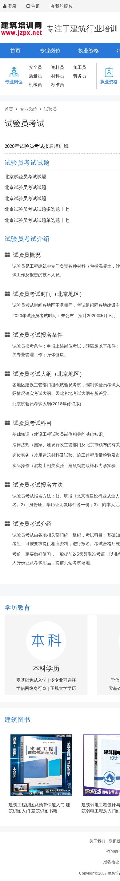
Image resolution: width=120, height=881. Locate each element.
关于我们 (97, 841)
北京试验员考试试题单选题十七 (37, 220)
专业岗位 (50, 51)
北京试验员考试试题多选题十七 (37, 209)
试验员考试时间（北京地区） (49, 294)
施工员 (79, 67)
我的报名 (63, 6)
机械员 (35, 84)
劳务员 (79, 75)
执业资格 (88, 51)
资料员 (57, 67)
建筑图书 (17, 720)
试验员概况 (27, 255)
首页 (15, 51)
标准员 (57, 84)
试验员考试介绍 (32, 524)
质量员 (35, 75)
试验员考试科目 (32, 424)
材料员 (57, 75)
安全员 (35, 67)
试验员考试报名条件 (38, 335)
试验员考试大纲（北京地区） (49, 374)
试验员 (50, 109)
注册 (35, 6)
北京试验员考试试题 (25, 176)
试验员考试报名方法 (38, 485)
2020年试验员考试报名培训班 (37, 146)
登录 (12, 6)
